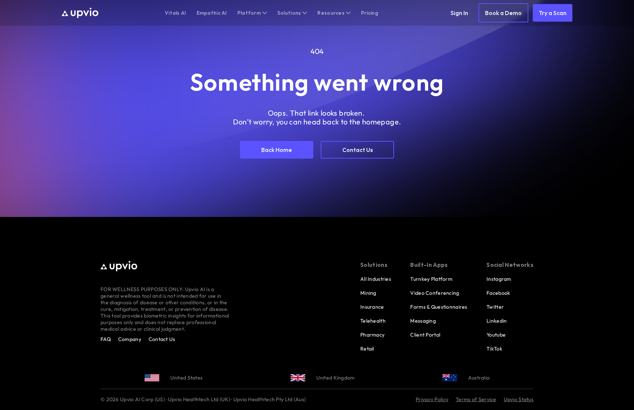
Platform (249, 13)
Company (129, 339)
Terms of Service (476, 399)
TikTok (494, 348)
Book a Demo (503, 13)
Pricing (369, 13)
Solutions (289, 13)
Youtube (496, 334)
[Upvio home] (80, 13)
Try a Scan (552, 13)
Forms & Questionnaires (438, 307)
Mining (368, 293)
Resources (331, 13)
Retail (367, 348)
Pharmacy (372, 334)
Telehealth (373, 321)
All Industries (375, 279)
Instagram (499, 279)
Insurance (372, 307)
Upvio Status (518, 399)
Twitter (495, 307)
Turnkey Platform (431, 279)
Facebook (498, 293)
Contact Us (162, 339)
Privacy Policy (432, 399)
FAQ (106, 339)
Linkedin (497, 321)
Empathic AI (212, 13)
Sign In (459, 13)
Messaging (423, 321)
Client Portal (425, 334)
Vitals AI (175, 13)
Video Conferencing (434, 293)
